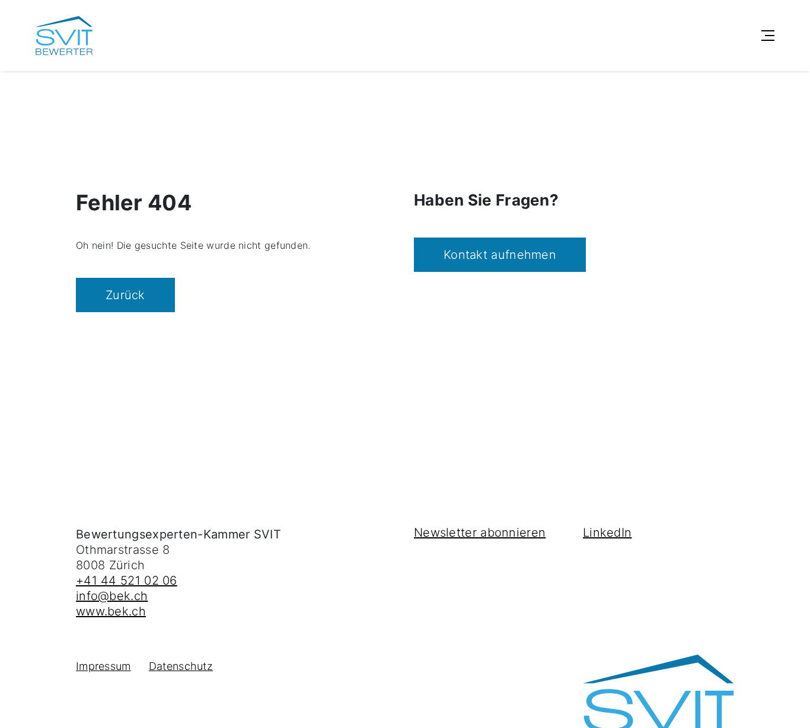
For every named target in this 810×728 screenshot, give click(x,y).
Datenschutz (181, 666)
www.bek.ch (111, 611)
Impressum (103, 666)
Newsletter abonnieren (480, 532)
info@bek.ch (112, 596)
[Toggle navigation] (767, 35)
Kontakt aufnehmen (500, 255)
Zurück (125, 295)
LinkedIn (607, 532)
